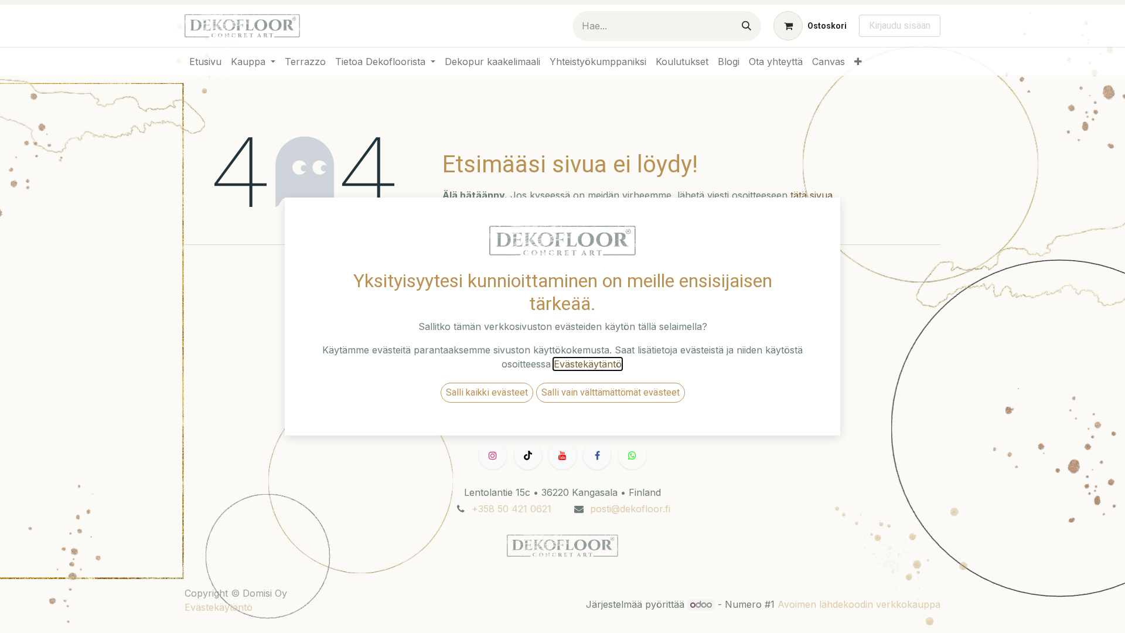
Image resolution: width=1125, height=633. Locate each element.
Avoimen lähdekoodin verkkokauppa (859, 604)
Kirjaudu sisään (899, 25)
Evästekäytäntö (219, 607)
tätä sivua (811, 195)
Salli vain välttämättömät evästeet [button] (610, 392)
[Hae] (746, 26)
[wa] (632, 455)
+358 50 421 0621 (511, 509)
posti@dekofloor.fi (630, 509)
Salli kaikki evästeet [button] (487, 392)
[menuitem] (205, 61)
